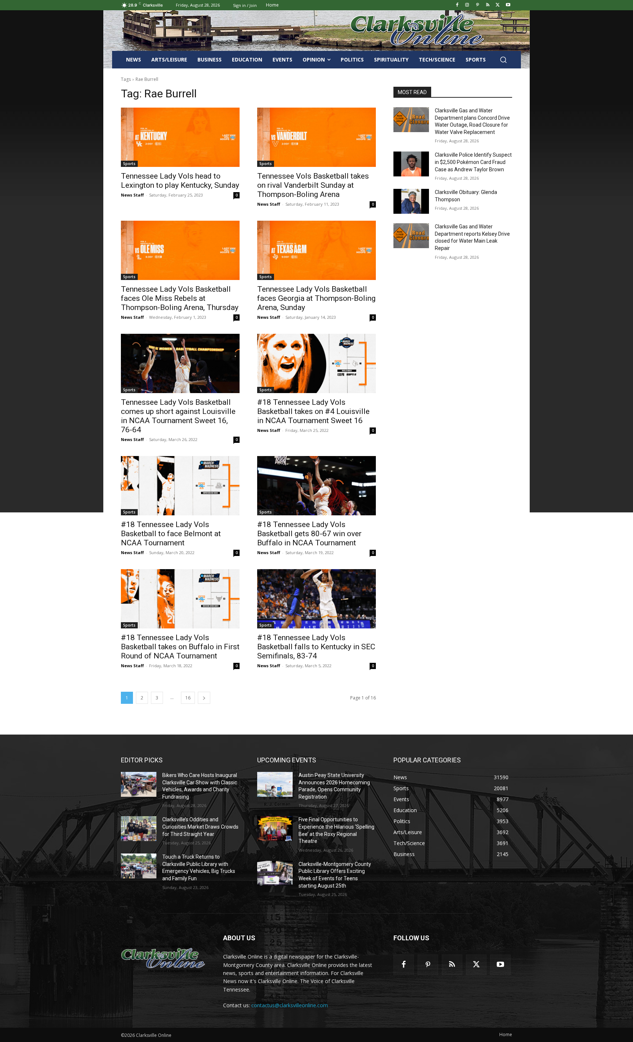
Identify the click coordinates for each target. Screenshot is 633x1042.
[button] (503, 59)
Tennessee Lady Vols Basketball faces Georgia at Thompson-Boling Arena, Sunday (316, 298)
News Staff (132, 195)
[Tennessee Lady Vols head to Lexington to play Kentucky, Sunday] (180, 137)
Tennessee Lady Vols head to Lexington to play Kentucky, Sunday (180, 181)
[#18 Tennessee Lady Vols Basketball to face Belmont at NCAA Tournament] (180, 485)
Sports (129, 163)
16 (187, 698)
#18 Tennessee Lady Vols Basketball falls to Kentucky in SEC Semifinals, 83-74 (316, 646)
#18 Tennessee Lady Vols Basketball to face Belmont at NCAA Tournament (171, 533)
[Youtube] (508, 5)
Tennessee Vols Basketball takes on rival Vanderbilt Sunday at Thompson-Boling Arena (313, 185)
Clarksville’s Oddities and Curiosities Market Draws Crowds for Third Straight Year (200, 827)
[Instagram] (467, 5)
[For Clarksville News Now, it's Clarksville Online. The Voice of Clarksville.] (163, 958)
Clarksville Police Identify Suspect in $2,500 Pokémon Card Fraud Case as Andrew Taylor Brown (473, 162)
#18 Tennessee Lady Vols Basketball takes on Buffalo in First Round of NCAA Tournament (180, 646)
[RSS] (488, 5)
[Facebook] (457, 5)
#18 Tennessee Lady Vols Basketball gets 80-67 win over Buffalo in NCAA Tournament (309, 533)
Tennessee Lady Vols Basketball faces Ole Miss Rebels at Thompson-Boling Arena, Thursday (179, 298)
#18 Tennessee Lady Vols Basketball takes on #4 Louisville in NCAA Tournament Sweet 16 (313, 411)
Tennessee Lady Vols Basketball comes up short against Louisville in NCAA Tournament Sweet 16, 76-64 (178, 416)
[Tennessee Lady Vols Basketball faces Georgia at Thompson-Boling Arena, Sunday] (316, 250)
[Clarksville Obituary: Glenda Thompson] (411, 201)
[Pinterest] (477, 5)
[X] (497, 5)
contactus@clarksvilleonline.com (289, 1005)
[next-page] (204, 698)
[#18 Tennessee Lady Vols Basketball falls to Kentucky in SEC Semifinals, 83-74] (316, 598)
